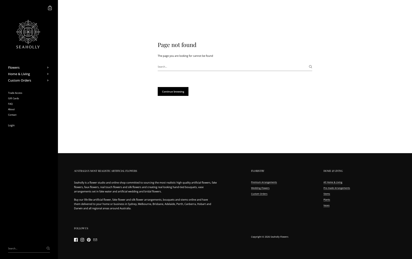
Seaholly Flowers (279, 236)
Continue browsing (173, 91)
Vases (326, 205)
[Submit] (310, 66)
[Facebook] (76, 239)
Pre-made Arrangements (336, 188)
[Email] (95, 239)
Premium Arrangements (264, 182)
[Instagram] (82, 239)
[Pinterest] (88, 239)
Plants (326, 199)
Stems (326, 193)
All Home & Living (332, 182)
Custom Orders (259, 193)
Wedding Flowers (260, 188)
